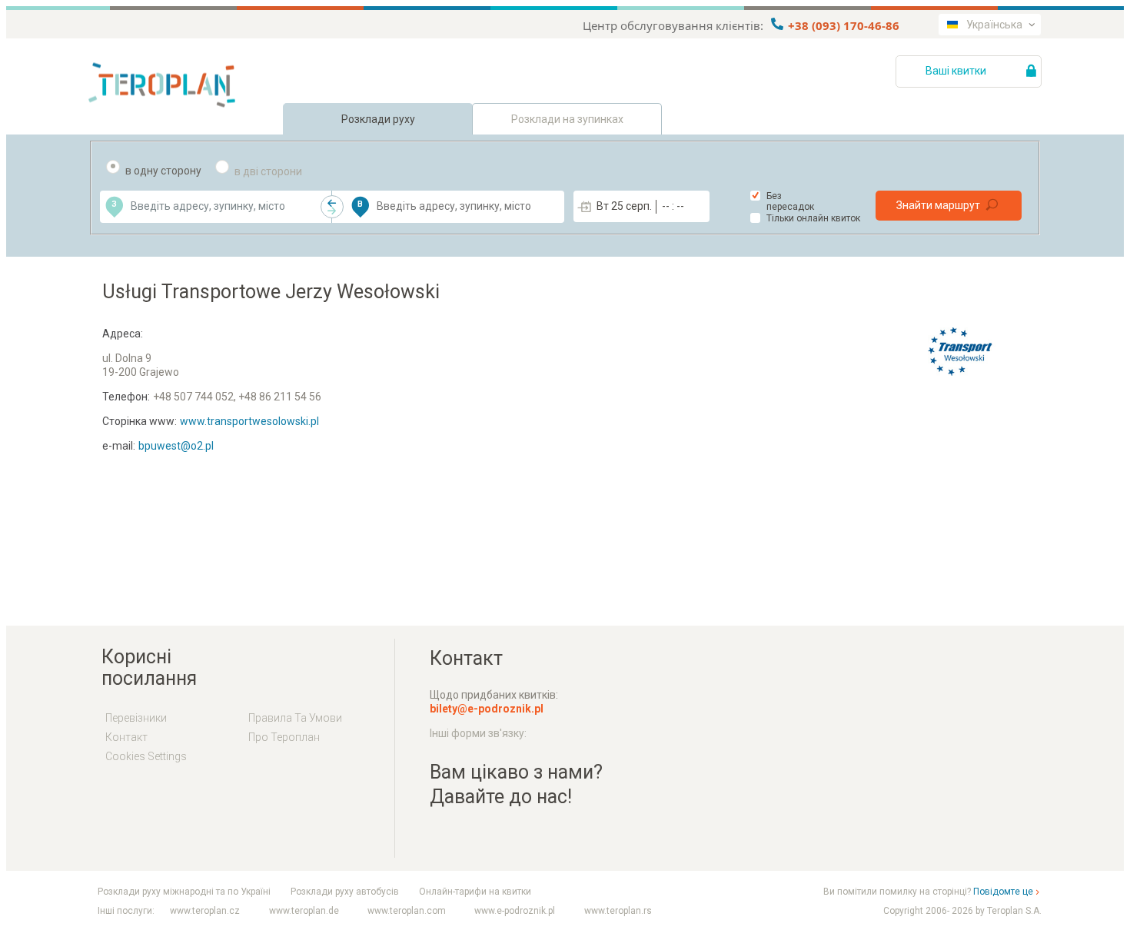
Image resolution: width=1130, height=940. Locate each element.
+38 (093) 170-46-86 (842, 25)
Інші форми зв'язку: (478, 733)
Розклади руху (378, 119)
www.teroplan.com (406, 910)
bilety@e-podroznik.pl (486, 709)
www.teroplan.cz (205, 910)
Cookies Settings (146, 756)
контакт (126, 737)
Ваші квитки (957, 71)
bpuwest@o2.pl (176, 446)
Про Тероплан (284, 737)
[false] (332, 206)
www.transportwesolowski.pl (249, 421)
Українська (994, 24)
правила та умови (295, 718)
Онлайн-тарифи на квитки (475, 891)
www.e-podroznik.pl (514, 910)
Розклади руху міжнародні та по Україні (184, 891)
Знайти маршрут (938, 205)
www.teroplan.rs (618, 910)
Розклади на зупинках (567, 119)
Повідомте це (1003, 891)
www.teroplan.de (304, 910)
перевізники (136, 718)
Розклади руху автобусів (345, 891)
